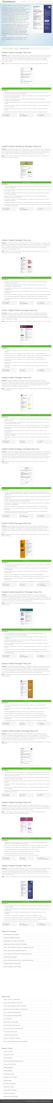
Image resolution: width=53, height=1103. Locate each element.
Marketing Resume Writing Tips (12, 963)
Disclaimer (23, 1101)
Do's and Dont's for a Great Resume (13, 1028)
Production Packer (8, 1087)
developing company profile (21, 15)
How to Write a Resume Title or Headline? (15, 1006)
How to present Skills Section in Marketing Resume (17, 953)
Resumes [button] (23, 1)
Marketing (16, 48)
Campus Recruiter (8, 1054)
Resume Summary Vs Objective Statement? (15, 1009)
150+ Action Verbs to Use (10, 1031)
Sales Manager (7, 1080)
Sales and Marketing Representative (13, 1061)
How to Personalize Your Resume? (12, 1002)
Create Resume (48, 1)
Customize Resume (26, 88)
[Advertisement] (26, 132)
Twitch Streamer (8, 1051)
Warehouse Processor (9, 1093)
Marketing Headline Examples (11, 937)
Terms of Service (14, 1101)
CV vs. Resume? (7, 1019)
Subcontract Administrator (10, 1096)
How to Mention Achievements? (12, 1012)
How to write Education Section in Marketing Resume (18, 960)
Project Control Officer (9, 1064)
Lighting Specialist (8, 1067)
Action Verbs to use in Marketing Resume (14, 950)
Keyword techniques (19, 20)
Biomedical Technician (9, 1083)
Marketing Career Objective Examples (13, 941)
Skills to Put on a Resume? (10, 1022)
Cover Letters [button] (31, 1)
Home (4, 48)
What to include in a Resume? (11, 999)
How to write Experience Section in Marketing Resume (18, 947)
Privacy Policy (6, 1101)
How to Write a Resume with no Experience (15, 1041)
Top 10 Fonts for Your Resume (11, 1025)
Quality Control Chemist (10, 1077)
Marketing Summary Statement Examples (15, 944)
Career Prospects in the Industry (12, 966)
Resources (40, 1)
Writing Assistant (8, 1070)
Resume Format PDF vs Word (11, 1038)
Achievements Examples (10, 957)
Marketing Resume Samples (11, 934)
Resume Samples (9, 48)
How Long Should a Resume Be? (12, 1015)
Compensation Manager (10, 1090)
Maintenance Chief (8, 1074)
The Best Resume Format (10, 1035)
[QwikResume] (9, 2)
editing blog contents (20, 18)
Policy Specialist (7, 1058)
